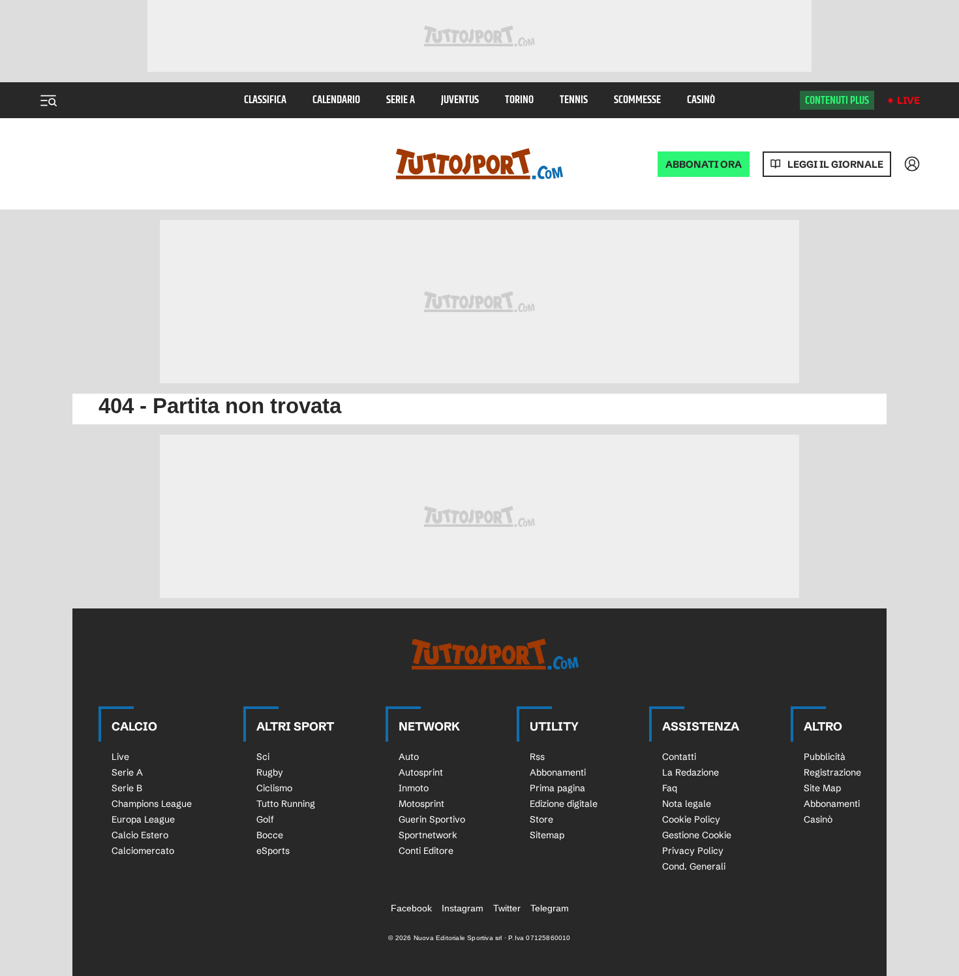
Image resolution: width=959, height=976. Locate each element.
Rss (537, 757)
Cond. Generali (693, 866)
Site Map (822, 788)
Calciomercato (143, 851)
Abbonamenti (558, 772)
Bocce (269, 835)
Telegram (549, 908)
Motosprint (421, 804)
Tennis (574, 100)
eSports (273, 851)
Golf (265, 819)
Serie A (400, 100)
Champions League (152, 804)
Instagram (462, 908)
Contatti (679, 757)
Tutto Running (285, 804)
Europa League (143, 819)
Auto (409, 757)
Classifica (265, 100)
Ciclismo (274, 788)
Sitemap (547, 835)
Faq (669, 788)
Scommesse (637, 100)
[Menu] (48, 100)
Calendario (336, 100)
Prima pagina (557, 788)
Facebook (411, 908)
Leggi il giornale (835, 164)
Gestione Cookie (696, 835)
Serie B (127, 788)
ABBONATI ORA (703, 164)
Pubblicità (824, 757)
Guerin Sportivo (432, 819)
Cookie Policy (691, 819)
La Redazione (690, 772)
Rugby (269, 772)
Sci (262, 757)
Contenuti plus (837, 100)
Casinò (701, 100)
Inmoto (414, 788)
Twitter (507, 908)
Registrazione (832, 772)
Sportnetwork (428, 835)
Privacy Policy (692, 851)
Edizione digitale (564, 804)
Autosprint (421, 772)
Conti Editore (426, 851)
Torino (519, 100)
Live (908, 100)
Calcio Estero (140, 835)
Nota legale (686, 804)
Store (541, 819)
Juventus (460, 100)
